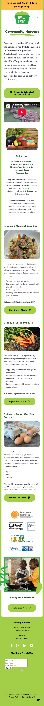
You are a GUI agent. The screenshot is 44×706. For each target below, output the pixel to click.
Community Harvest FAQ (22, 161)
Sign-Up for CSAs (18, 402)
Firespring (27, 700)
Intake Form (28, 185)
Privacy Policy (14, 697)
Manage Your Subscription (22, 167)
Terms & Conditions (29, 697)
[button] (37, 18)
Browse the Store (18, 498)
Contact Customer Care (22, 164)
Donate (38, 700)
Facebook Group (22, 170)
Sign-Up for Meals (18, 310)
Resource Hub (22, 173)
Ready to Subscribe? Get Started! (23, 93)
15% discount (28, 191)
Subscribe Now (20, 608)
